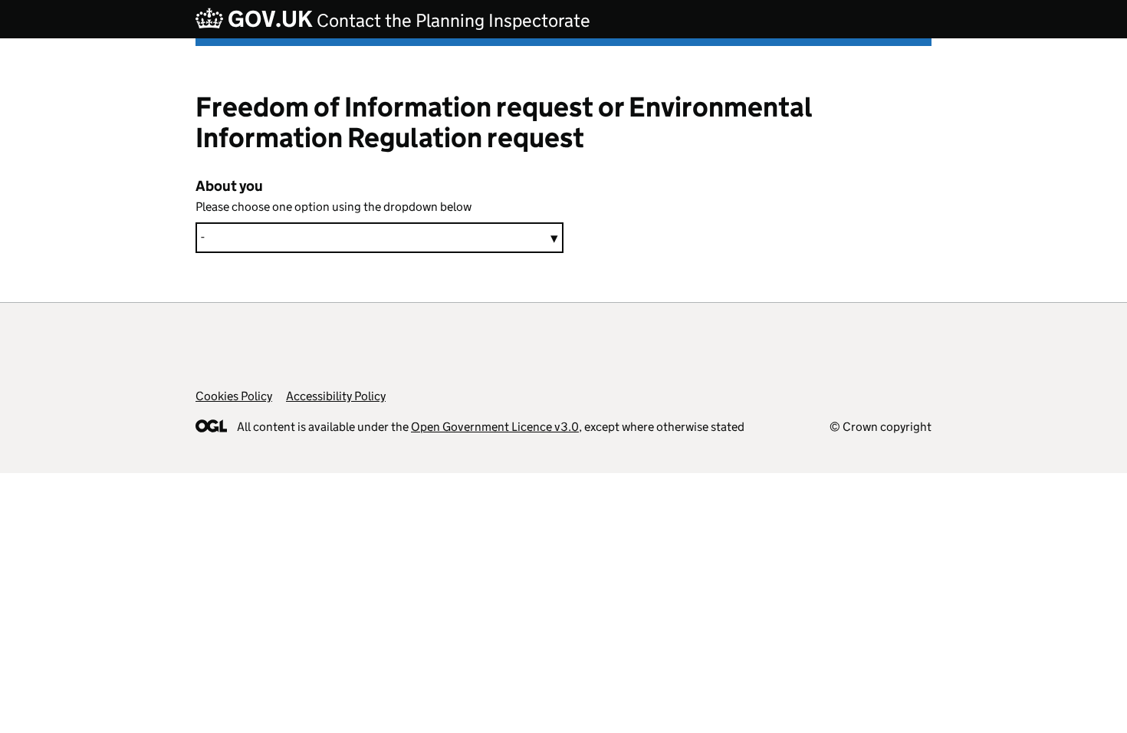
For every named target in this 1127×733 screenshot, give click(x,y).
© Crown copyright (881, 426)
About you (229, 186)
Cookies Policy (234, 396)
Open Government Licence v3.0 (495, 426)
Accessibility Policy (336, 396)
